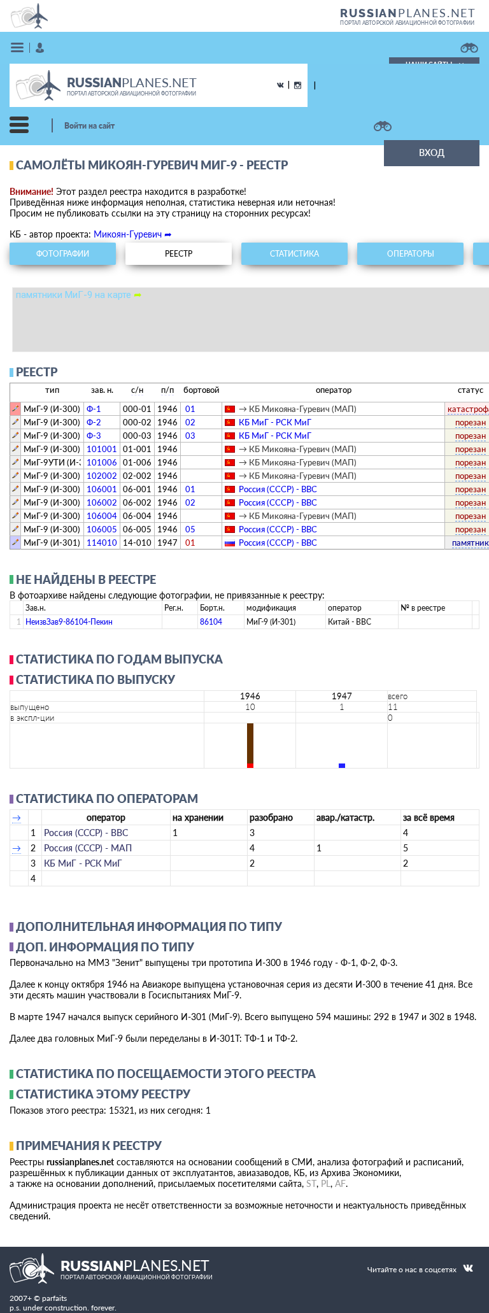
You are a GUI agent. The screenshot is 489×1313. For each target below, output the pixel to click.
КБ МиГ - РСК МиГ (275, 422)
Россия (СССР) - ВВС (278, 489)
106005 (102, 529)
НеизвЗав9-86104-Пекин (69, 622)
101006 (102, 462)
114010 (102, 542)
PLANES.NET (408, 13)
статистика (294, 254)
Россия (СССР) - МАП (88, 847)
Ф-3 (94, 435)
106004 (102, 516)
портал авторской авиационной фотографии (407, 23)
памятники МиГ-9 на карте (79, 295)
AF (340, 1183)
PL (325, 1183)
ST (311, 1183)
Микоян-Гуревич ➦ (133, 234)
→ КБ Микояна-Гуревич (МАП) (298, 409)
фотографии (62, 254)
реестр (178, 254)
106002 (102, 502)
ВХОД (431, 152)
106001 (102, 489)
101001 (102, 449)
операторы (410, 254)
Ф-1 (94, 409)
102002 (102, 476)
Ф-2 (94, 422)
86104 (211, 622)
